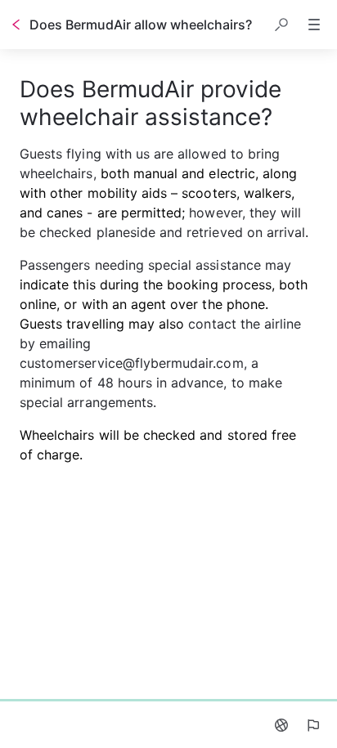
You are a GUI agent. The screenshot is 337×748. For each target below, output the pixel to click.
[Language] (281, 725)
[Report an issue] (312, 725)
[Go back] (16, 24)
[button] (281, 24)
